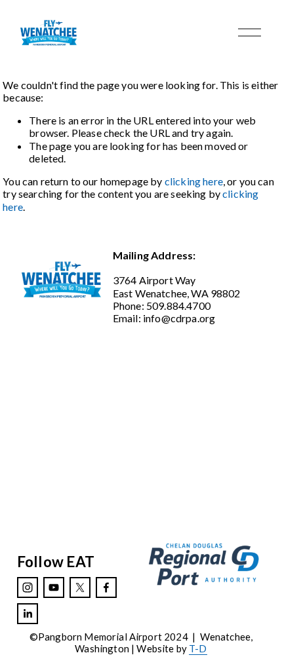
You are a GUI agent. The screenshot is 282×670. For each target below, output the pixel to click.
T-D (198, 648)
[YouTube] (53, 587)
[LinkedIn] (27, 613)
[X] (80, 587)
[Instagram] (27, 587)
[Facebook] (106, 587)
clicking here (194, 181)
